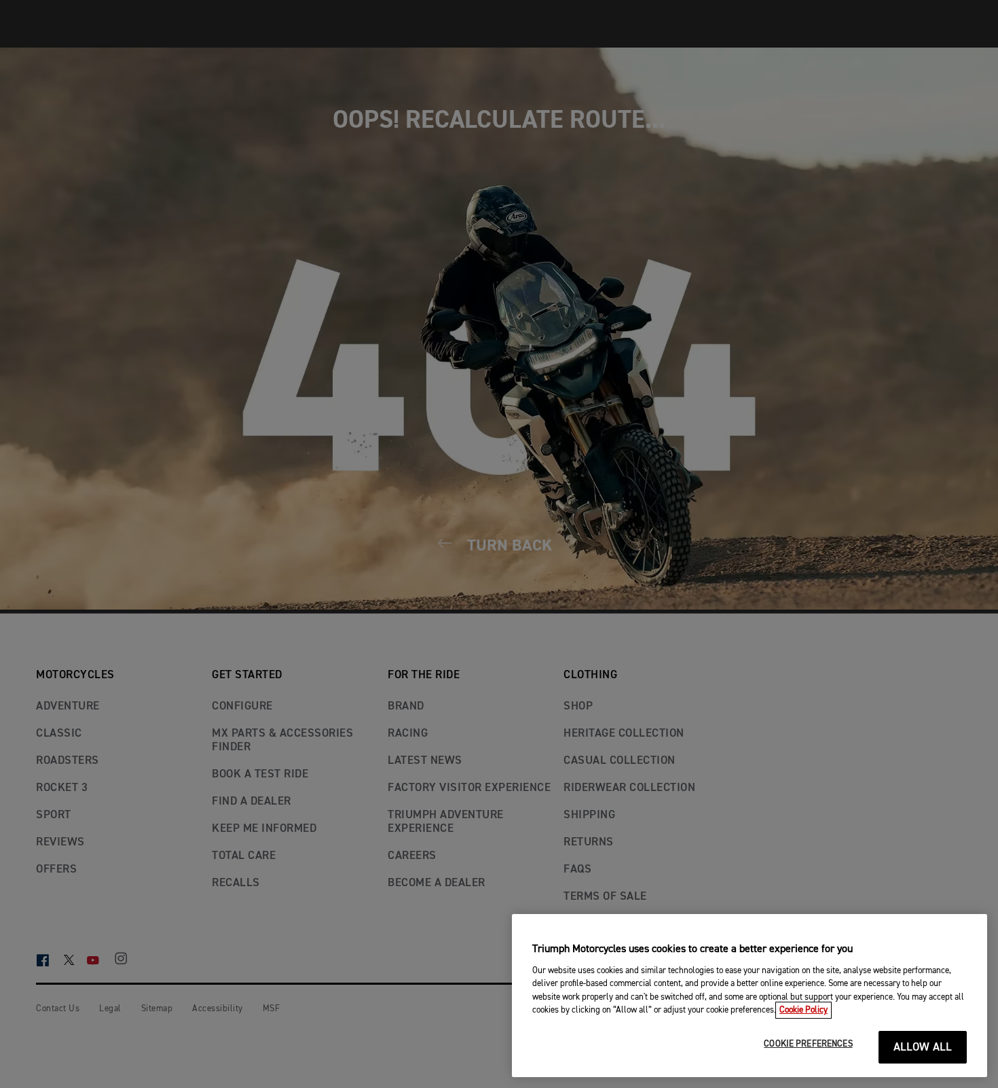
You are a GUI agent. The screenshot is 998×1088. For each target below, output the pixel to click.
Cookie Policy (803, 1010)
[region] (749, 995)
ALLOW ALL (923, 1047)
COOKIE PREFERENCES (808, 1044)
